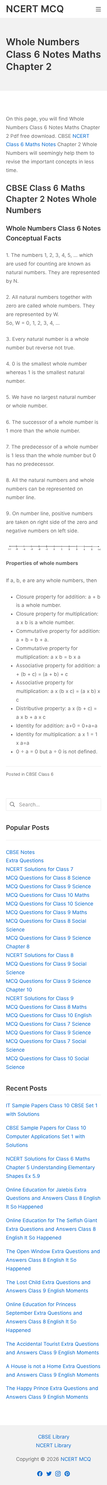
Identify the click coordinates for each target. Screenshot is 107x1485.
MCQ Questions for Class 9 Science (48, 886)
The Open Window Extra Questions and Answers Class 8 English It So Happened (53, 1260)
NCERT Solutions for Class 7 (39, 869)
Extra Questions (25, 860)
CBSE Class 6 (40, 774)
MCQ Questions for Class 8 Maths (46, 1007)
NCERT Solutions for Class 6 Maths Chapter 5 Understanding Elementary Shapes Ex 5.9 (50, 1167)
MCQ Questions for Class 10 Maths (47, 895)
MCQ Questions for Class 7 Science (48, 1024)
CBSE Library (53, 1437)
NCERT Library (53, 1445)
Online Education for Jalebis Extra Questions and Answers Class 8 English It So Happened (53, 1198)
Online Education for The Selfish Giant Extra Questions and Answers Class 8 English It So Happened (51, 1229)
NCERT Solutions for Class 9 (40, 998)
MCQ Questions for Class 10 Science (49, 904)
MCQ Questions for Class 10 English (49, 1015)
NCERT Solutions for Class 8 (39, 955)
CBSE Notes (20, 852)
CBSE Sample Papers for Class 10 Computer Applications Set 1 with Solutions (46, 1136)
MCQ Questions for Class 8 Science (48, 878)
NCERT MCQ (76, 1459)
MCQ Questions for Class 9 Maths (46, 912)
